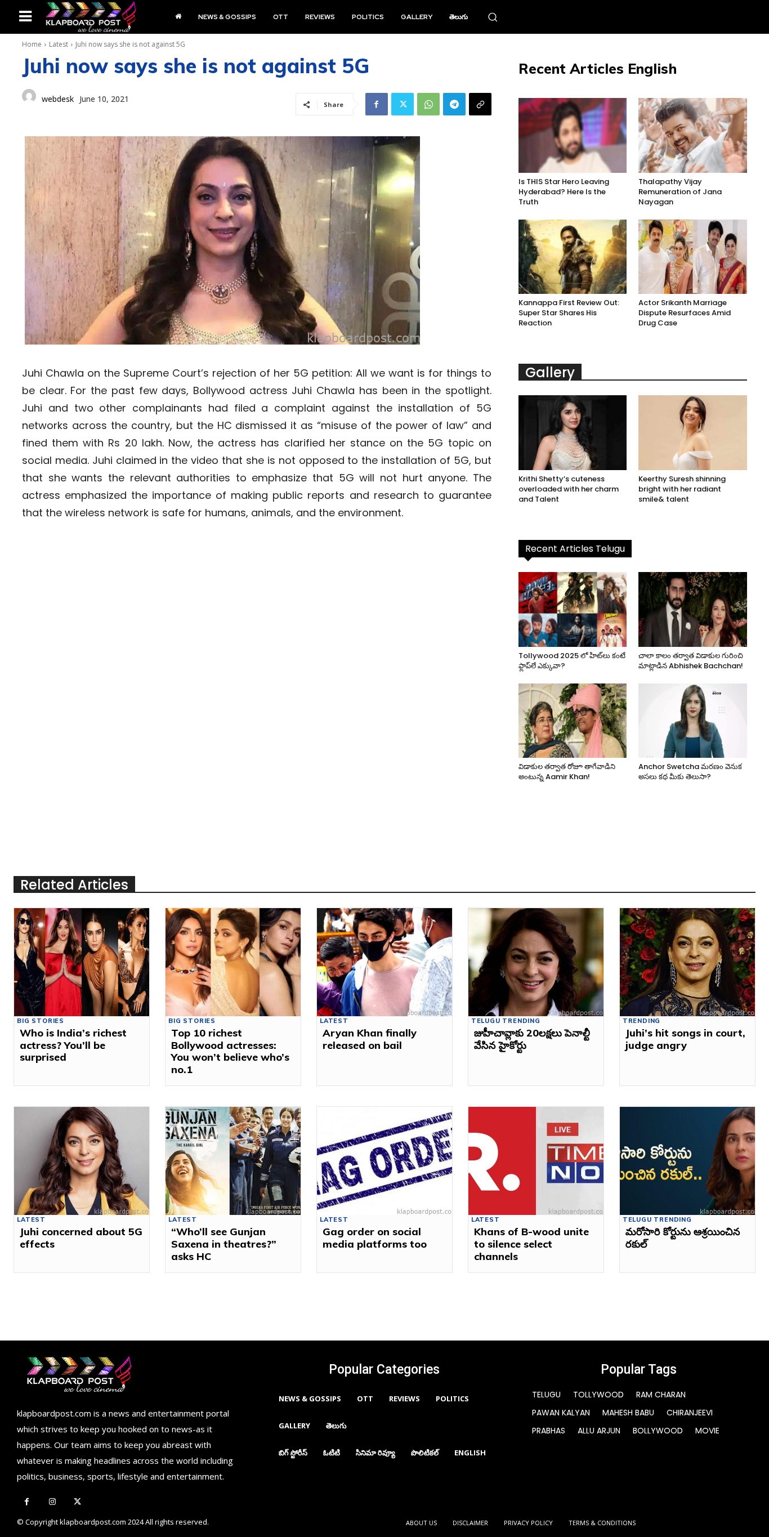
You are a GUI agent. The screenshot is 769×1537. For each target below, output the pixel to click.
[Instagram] (52, 1502)
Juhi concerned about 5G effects (81, 1237)
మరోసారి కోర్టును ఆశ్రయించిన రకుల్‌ (682, 1237)
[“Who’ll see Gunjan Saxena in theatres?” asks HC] (233, 1161)
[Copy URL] (480, 104)
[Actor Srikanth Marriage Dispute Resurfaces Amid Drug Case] (692, 257)
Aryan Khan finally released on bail (370, 1039)
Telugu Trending (505, 1021)
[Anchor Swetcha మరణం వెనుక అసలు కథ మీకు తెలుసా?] (692, 720)
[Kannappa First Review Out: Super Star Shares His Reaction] (572, 257)
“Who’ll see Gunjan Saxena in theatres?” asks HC (223, 1243)
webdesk (58, 98)
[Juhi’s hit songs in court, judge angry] (687, 962)
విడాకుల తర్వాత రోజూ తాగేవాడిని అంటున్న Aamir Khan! (566, 771)
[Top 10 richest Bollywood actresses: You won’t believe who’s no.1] (233, 962)
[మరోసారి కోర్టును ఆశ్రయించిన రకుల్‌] (687, 1161)
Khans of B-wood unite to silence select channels (531, 1243)
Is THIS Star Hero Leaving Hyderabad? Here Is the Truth (563, 191)
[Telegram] (454, 104)
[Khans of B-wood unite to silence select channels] (535, 1161)
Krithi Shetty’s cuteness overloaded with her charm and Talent (568, 488)
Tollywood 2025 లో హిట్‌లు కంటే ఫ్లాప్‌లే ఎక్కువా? (571, 660)
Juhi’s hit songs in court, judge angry (685, 1039)
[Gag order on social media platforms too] (384, 1161)
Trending (641, 1021)
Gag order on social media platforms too (375, 1237)
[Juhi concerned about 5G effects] (81, 1161)
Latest (58, 44)
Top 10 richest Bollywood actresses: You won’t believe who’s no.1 (230, 1051)
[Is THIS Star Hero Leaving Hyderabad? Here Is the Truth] (572, 135)
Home (32, 44)
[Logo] (90, 17)
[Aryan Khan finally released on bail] (384, 962)
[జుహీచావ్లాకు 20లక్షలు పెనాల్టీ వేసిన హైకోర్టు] (535, 962)
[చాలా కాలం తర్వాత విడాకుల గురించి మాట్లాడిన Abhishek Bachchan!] (692, 609)
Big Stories (40, 1021)
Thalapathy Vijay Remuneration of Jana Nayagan (680, 191)
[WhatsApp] (428, 104)
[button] (493, 17)
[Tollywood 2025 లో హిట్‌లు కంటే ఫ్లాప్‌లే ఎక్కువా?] (572, 609)
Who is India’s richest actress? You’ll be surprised (73, 1045)
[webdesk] (29, 99)
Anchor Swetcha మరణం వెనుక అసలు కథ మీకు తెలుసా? (690, 771)
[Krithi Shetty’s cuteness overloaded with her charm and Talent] (572, 432)
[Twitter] (402, 104)
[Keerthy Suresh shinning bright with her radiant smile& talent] (692, 432)
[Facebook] (376, 104)
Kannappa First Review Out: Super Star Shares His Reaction (568, 312)
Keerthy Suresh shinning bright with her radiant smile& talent (682, 488)
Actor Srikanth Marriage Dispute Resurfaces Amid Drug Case (684, 312)
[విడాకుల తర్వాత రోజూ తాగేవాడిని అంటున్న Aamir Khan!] (572, 720)
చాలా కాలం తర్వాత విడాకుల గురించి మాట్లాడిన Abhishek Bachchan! (690, 660)
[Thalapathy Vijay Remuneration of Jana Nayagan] (692, 135)
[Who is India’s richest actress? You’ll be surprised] (81, 962)
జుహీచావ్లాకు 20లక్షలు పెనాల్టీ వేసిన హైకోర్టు (532, 1039)
